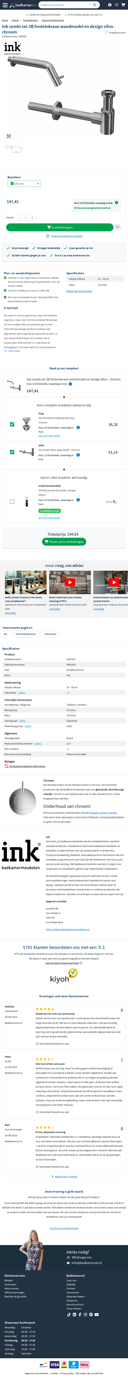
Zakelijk (70, 1284)
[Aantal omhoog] (32, 218)
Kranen (15, 20)
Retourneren (11, 1288)
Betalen (8, 1280)
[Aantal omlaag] (19, 218)
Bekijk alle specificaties (79, 291)
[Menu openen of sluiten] (5, 4)
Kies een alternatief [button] (49, 435)
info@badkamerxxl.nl (87, 1263)
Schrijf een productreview (64, 1228)
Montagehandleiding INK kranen (27, 766)
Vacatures (72, 1300)
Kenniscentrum (75, 1304)
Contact (70, 1288)
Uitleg (21, 692)
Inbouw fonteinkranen (53, 20)
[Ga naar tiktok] (69, 1314)
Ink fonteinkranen (26, 634)
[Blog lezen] (26, 582)
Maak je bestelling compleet (66, 236)
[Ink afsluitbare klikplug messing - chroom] (27, 424)
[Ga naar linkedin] (74, 1314)
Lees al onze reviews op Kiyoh (62, 963)
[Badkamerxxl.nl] (22, 4)
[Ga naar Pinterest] (91, 1314)
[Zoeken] (95, 4)
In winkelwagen (61, 227)
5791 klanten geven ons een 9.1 (85, 14)
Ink (5, 634)
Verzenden (10, 1284)
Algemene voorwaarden (36, 1373)
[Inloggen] (110, 5)
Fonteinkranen (30, 20)
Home (5, 20)
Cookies (54, 1373)
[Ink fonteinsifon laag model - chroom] (27, 451)
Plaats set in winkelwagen (66, 542)
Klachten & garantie (15, 1296)
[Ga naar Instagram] (85, 1314)
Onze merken (74, 1308)
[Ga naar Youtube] (96, 1314)
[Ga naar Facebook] (80, 1314)
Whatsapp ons (82, 1257)
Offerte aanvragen (14, 1292)
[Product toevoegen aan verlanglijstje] (118, 227)
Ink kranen (50, 634)
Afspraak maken (75, 1296)
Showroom (72, 1292)
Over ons (71, 1280)
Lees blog (10, 613)
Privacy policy (67, 1373)
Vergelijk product (117, 32)
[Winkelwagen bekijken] (123, 5)
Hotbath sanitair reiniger (103, 812)
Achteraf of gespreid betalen (45, 14)
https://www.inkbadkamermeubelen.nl (68, 929)
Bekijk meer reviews (66, 1176)
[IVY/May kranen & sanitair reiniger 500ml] (26, 501)
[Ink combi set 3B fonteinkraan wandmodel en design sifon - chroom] (64, 90)
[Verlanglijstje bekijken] (116, 5)
